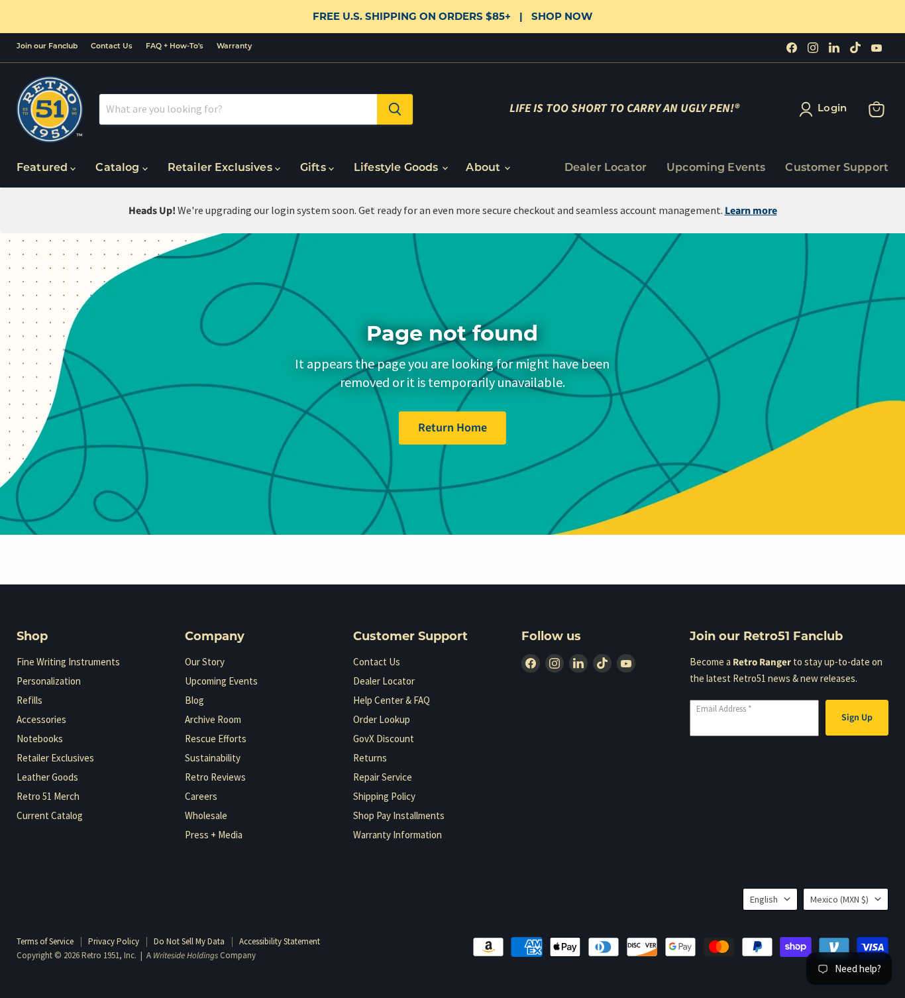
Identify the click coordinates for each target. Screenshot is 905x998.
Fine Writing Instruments (68, 661)
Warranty (234, 46)
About (484, 168)
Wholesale (206, 815)
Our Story (205, 661)
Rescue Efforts (215, 738)
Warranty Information (397, 834)
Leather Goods (47, 777)
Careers (201, 796)
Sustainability (212, 757)
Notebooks (40, 738)
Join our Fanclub (47, 46)
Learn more (751, 210)
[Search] (395, 109)
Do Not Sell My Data (189, 941)
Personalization (49, 681)
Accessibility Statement (279, 941)
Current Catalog (50, 815)
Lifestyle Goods (397, 168)
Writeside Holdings (185, 956)
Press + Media (213, 834)
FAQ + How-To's (174, 46)
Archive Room (213, 719)
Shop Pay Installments (399, 815)
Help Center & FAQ (391, 700)
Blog (194, 700)
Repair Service (382, 777)
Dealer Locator (605, 168)
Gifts (314, 168)
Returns (370, 757)
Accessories (41, 719)
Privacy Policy (113, 941)
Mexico (839, 899)
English (764, 899)
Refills (29, 700)
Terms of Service (45, 941)
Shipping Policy (384, 796)
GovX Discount (383, 738)
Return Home (452, 427)
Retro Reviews (215, 777)
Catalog (118, 168)
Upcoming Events (715, 168)
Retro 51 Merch (48, 796)
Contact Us (112, 46)
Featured (43, 168)
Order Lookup (381, 719)
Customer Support (836, 168)
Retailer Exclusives (221, 168)
